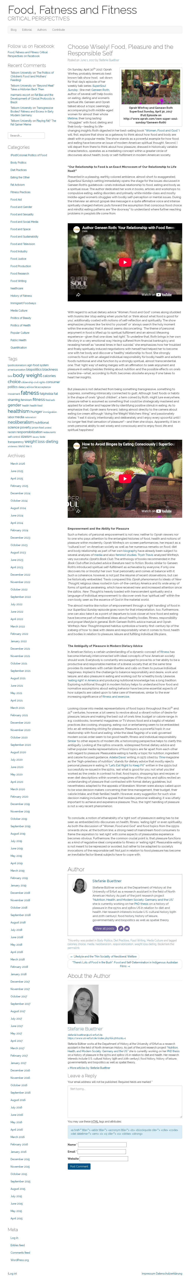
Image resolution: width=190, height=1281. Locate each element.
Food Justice (18, 258)
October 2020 (19, 737)
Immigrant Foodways (23, 303)
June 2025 (17, 471)
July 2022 (16, 604)
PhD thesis (141, 903)
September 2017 (20, 1003)
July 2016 (16, 1107)
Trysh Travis (145, 555)
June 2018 (17, 937)
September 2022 (21, 596)
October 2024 (19, 500)
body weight (27, 375)
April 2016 (17, 1129)
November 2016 (20, 1077)
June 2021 (17, 685)
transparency (16, 441)
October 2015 (19, 1174)
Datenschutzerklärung (169, 1273)
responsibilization (123, 944)
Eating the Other (20, 177)
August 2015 (18, 1188)
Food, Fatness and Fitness (72, 9)
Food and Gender (21, 207)
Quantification (19, 347)
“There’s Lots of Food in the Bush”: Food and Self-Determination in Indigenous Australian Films (125, 964)
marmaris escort (20, 94)
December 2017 (20, 981)
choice (82, 944)
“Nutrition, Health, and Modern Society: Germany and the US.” (133, 899)
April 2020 (17, 781)
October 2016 (19, 1085)
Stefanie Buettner (109, 60)
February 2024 (19, 530)
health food (36, 405)
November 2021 (20, 656)
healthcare (17, 288)
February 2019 (19, 878)
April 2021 (17, 700)
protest (48, 428)
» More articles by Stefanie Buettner (89, 1067)
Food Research (20, 273)
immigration (50, 412)
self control (14, 436)
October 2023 (19, 545)
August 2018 (18, 922)
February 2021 (19, 715)
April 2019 (17, 863)
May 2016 (16, 1122)
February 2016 (19, 1144)
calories (72, 944)
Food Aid (16, 199)
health (25, 405)
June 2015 (17, 1203)
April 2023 (17, 567)
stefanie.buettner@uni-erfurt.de (85, 1034)
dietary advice (26, 387)
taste (42, 436)
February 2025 (19, 485)
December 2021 (20, 648)
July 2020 (17, 759)
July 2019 (16, 841)
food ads (50, 400)
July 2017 (16, 1018)
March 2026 (18, 463)
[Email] (127, 928)
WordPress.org (20, 1260)
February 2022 (19, 633)
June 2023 (17, 559)
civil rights (39, 382)
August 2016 (18, 1100)
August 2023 (18, 552)
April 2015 (16, 1218)
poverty (25, 427)
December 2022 (20, 574)
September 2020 (21, 744)
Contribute (58, 29)
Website (73, 1158)
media (98, 555)
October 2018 (19, 907)
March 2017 (17, 1048)
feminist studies (126, 555)
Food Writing (137, 940)
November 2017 (20, 989)
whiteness (12, 446)
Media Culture (155, 940)
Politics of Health (21, 325)
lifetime (72, 118)
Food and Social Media (24, 221)
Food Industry (19, 251)
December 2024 (20, 493)
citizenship (27, 382)
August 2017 (18, 1011)
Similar (72, 741)
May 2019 (16, 855)
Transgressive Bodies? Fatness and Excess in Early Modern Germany (32, 111)
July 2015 (16, 1196)
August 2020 (18, 752)
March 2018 (18, 959)
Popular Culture (20, 332)
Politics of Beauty (21, 318)
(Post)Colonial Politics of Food (29, 155)
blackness (50, 369)
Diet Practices (121, 940)
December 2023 (20, 537)
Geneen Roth (100, 90)
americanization (17, 369)
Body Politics (104, 940)
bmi (10, 376)
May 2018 (16, 944)
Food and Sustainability (24, 236)
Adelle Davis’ (117, 757)
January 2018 (19, 974)
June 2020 (17, 767)
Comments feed (20, 1252)
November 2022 (20, 582)
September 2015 (20, 1181)
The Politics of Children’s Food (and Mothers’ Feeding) (32, 76)
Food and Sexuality (22, 214)
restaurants (49, 432)
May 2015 (16, 1211)
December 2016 (20, 1070)
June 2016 (17, 1114)
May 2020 (17, 774)
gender (14, 405)
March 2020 (18, 789)
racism (12, 432)
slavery (35, 437)
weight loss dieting (145, 944)
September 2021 (20, 670)
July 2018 (16, 929)
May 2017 (16, 1033)
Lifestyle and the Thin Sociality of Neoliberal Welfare (104, 956)
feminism (26, 399)
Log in (14, 1237)
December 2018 (20, 892)
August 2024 (18, 508)
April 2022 (17, 619)
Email (72, 1151)
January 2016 (19, 1151)
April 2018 (17, 952)
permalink (73, 947)
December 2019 (20, 804)
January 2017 (18, 1063)
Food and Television (23, 244)
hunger (36, 412)
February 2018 (19, 966)
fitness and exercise (115, 696)
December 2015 (20, 1159)
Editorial (27, 29)
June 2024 (17, 515)
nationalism (30, 417)
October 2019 (19, 818)
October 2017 (19, 996)
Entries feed (18, 1245)
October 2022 (19, 589)
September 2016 (21, 1092)
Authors (42, 29)
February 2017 (19, 1055)
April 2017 (16, 1040)
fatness (30, 393)
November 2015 (20, 1166)
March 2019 (17, 870)
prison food (38, 427)
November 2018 (20, 900)
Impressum (148, 1273)
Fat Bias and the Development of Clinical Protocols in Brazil (33, 98)
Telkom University (21, 72)
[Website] (121, 928)
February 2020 (19, 796)
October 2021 (19, 663)
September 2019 (20, 826)
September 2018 (21, 915)
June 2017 (17, 1026)
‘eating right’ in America (83, 680)
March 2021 (17, 707)
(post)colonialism (17, 365)
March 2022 (18, 626)
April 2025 (17, 478)
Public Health (18, 340)
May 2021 (16, 693)
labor (11, 417)
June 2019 (17, 848)
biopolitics (34, 369)
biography (130, 551)
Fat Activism (18, 184)
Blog (14, 29)
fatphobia (46, 393)
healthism (19, 411)
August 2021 (18, 678)
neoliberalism (104, 944)
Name (72, 1144)
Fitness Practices (20, 192)
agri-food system (38, 365)
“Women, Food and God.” (161, 130)
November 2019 (20, 811)
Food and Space (20, 229)
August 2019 (18, 833)
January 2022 (19, 641)
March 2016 (18, 1137)
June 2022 (17, 611)
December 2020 (20, 722)
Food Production (21, 266)
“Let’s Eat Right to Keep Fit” (127, 765)
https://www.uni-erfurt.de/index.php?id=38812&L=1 (97, 1038)
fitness (164, 652)
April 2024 (17, 522)
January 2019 (18, 885)
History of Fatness (21, 295)
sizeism (26, 436)
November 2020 (20, 730)
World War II (25, 446)
